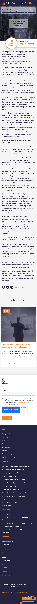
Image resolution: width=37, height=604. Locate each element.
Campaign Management (11, 489)
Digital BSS (6, 514)
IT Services (6, 544)
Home (4, 9)
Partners (5, 450)
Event (4, 564)
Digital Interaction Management (14, 493)
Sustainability (7, 454)
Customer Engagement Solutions (14, 526)
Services (5, 537)
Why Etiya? (6, 440)
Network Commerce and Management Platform (16, 531)
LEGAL (6, 584)
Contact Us (6, 576)
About (4, 429)
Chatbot (5, 499)
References (6, 444)
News (4, 557)
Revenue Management (10, 486)
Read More (11, 363)
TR (22, 3)
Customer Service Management (13, 479)
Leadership (6, 437)
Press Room (6, 561)
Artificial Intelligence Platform (13, 496)
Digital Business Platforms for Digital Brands (15, 519)
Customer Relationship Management (15, 466)
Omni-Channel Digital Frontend (13, 483)
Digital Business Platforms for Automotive (17, 523)
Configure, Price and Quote (12, 473)
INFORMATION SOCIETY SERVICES (20, 585)
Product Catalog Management (13, 469)
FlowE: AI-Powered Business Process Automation (15, 504)
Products (5, 462)
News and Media (9, 553)
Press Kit (5, 567)
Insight (11, 9)
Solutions (6, 510)
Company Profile (8, 434)
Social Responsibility (9, 457)
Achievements (7, 447)
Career (4, 572)
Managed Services (8, 541)
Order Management (9, 476)
